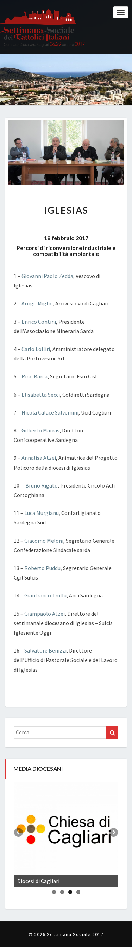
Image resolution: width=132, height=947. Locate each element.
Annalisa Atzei (38, 457)
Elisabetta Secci (40, 394)
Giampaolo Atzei (44, 613)
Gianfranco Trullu (45, 595)
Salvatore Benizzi (45, 650)
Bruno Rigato (41, 485)
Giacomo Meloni (43, 540)
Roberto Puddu (42, 567)
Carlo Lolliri (35, 348)
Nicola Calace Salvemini (49, 412)
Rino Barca (34, 376)
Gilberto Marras (40, 430)
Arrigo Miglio (37, 303)
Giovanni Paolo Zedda (47, 275)
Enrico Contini (38, 321)
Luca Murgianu (41, 512)
